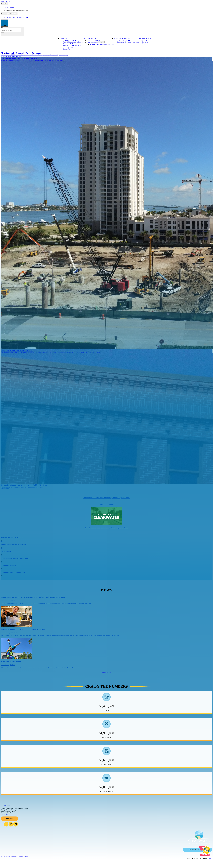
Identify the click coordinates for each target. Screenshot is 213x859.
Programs (145, 42)
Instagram (11, 824)
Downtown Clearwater (93, 40)
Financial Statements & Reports (73, 42)
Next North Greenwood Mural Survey (102, 44)
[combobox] (9, 13)
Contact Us (66, 49)
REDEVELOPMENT (145, 38)
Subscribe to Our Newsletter (197, 849)
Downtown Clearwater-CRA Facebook (6, 824)
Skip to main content (6, 1)
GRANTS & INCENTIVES (122, 38)
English (16, 10)
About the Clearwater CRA (71, 40)
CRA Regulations (68, 47)
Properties (145, 44)
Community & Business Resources (128, 42)
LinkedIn (15, 824)
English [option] (16, 17)
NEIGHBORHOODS (89, 38)
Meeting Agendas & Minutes (72, 45)
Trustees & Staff (68, 44)
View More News (106, 672)
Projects (144, 40)
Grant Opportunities (123, 40)
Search (2, 27)
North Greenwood (92, 42)
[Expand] (69, 38)
